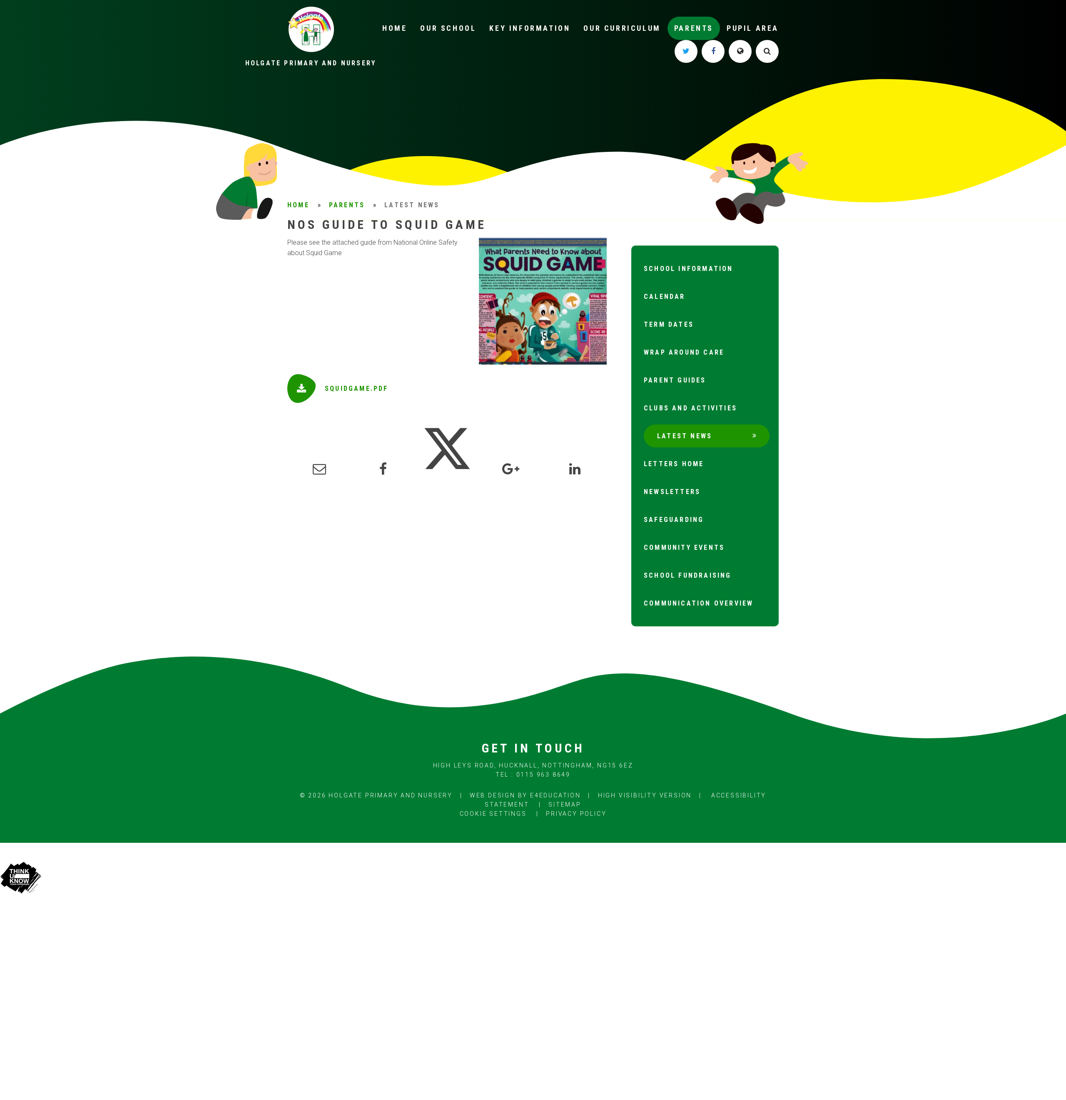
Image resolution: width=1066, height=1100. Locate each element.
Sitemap (564, 804)
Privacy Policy (576, 813)
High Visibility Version (645, 795)
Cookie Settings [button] (493, 813)
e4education (555, 795)
